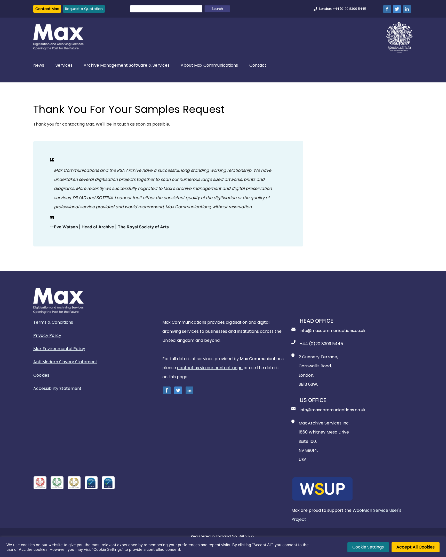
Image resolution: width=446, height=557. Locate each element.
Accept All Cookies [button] (415, 547)
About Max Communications (209, 65)
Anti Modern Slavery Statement (65, 362)
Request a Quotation (84, 8)
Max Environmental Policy (59, 349)
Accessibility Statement (57, 388)
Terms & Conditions (53, 322)
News (38, 65)
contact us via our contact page (210, 368)
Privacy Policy (47, 335)
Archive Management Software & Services (127, 65)
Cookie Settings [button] (368, 547)
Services (64, 65)
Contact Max (47, 8)
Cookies (41, 375)
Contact (257, 65)
